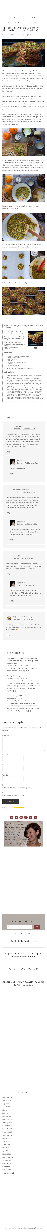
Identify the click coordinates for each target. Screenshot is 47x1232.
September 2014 (8, 1097)
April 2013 (5, 1151)
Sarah (19, 460)
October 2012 (7, 1170)
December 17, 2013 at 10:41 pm (28, 463)
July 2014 (5, 1104)
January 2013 (7, 1160)
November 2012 (8, 1167)
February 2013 (7, 1157)
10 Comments (33, 35)
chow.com (19, 342)
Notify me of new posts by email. (13, 795)
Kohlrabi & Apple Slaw (23, 941)
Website (5, 775)
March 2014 (6, 1116)
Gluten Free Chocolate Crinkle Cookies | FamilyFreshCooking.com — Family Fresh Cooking (22, 660)
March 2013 (6, 1154)
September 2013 (8, 1135)
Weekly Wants (12, 676)
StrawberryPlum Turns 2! (23, 969)
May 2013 (5, 1148)
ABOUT (34, 18)
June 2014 (6, 1107)
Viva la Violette (36, 1228)
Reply (8, 451)
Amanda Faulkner (19, 490)
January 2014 (7, 1123)
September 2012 (8, 1173)
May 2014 (5, 1110)
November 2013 (8, 1129)
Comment (6, 735)
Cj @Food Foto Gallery (21, 617)
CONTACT (33, 22)
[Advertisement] (18, 880)
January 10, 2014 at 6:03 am (23, 619)
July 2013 (5, 1141)
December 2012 (8, 1163)
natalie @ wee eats (19, 556)
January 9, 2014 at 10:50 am (23, 558)
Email (4, 765)
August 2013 (6, 1138)
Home (13, 18)
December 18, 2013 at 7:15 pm (24, 492)
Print (35, 348)
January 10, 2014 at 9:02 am (27, 585)
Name (5, 755)
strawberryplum (23, 7)
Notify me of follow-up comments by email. (17, 788)
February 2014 (7, 1119)
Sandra (15, 426)
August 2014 (6, 1100)
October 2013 (7, 1132)
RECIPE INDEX (13, 22)
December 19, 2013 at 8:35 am (27, 524)
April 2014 (5, 1113)
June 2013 (6, 1145)
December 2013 (8, 1126)
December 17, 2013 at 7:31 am (24, 428)
